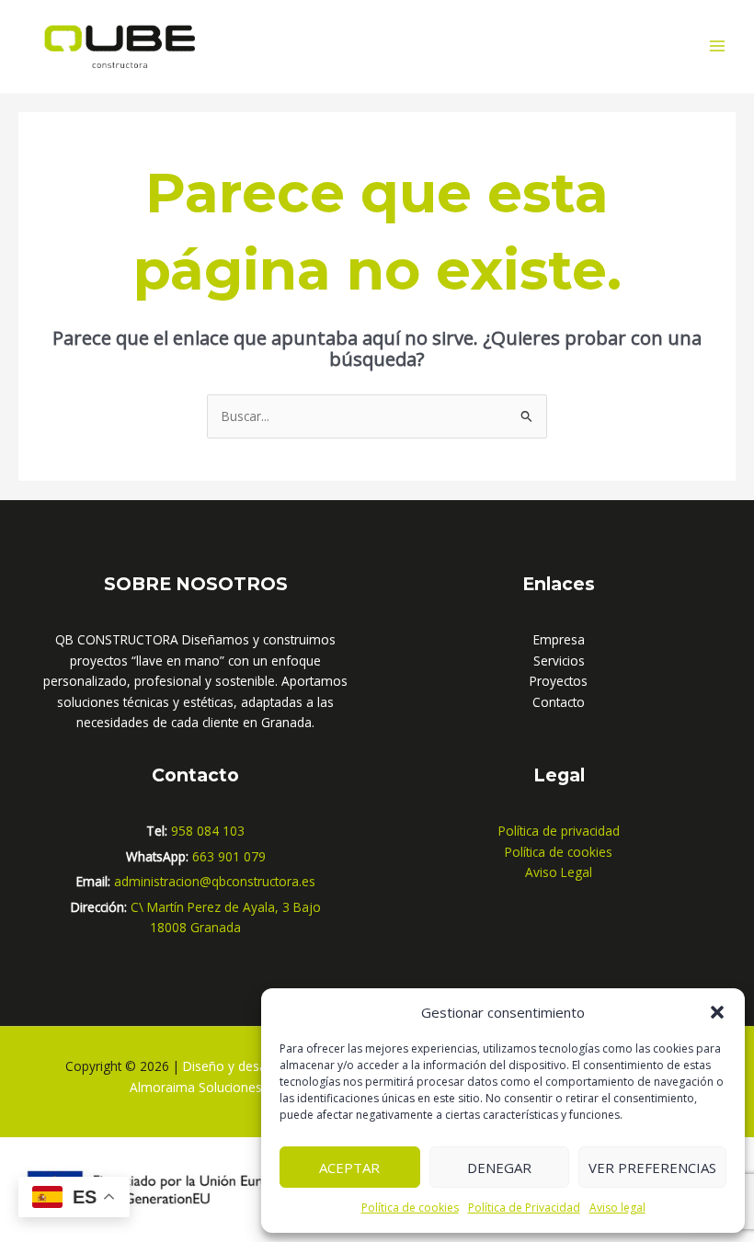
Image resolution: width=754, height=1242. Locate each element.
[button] (717, 1012)
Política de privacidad (559, 830)
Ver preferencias (652, 1167)
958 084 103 (208, 830)
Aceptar (349, 1167)
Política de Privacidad (524, 1207)
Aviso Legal (558, 872)
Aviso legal (617, 1207)
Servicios (559, 660)
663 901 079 (229, 856)
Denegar (499, 1167)
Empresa (559, 639)
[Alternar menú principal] (718, 46)
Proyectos (559, 680)
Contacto (558, 702)
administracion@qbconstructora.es (214, 881)
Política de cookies (410, 1207)
